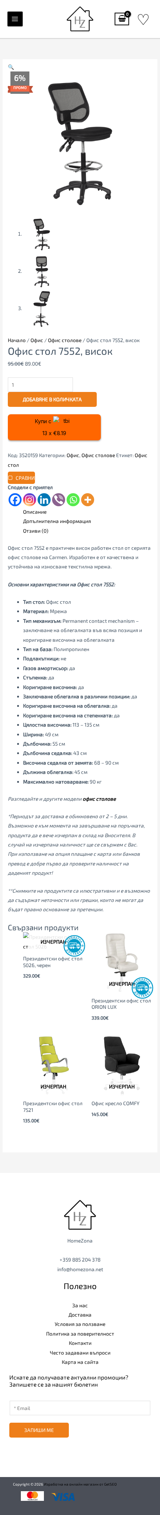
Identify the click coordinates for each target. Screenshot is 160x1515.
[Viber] (58, 499)
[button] (11, 67)
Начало (17, 340)
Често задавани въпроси (80, 1352)
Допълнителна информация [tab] (57, 521)
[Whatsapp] (73, 499)
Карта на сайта (80, 1362)
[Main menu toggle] (15, 19)
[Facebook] (15, 499)
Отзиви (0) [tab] (35, 530)
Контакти (80, 1343)
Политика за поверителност (80, 1333)
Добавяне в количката (52, 399)
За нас (80, 1305)
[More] (87, 499)
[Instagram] (29, 499)
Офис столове (64, 340)
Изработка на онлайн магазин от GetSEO (80, 1484)
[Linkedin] (44, 499)
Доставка (80, 1314)
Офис (37, 340)
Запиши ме (39, 1430)
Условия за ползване (80, 1324)
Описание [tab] (35, 511)
